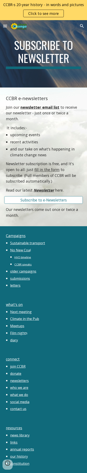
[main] (43, 54)
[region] (43, 10)
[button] (5, 26)
